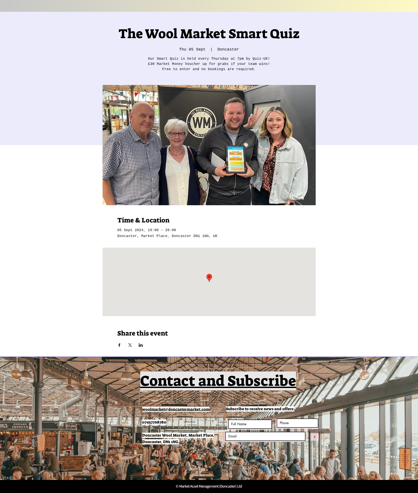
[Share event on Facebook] (119, 345)
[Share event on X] (130, 345)
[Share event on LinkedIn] (141, 345)
